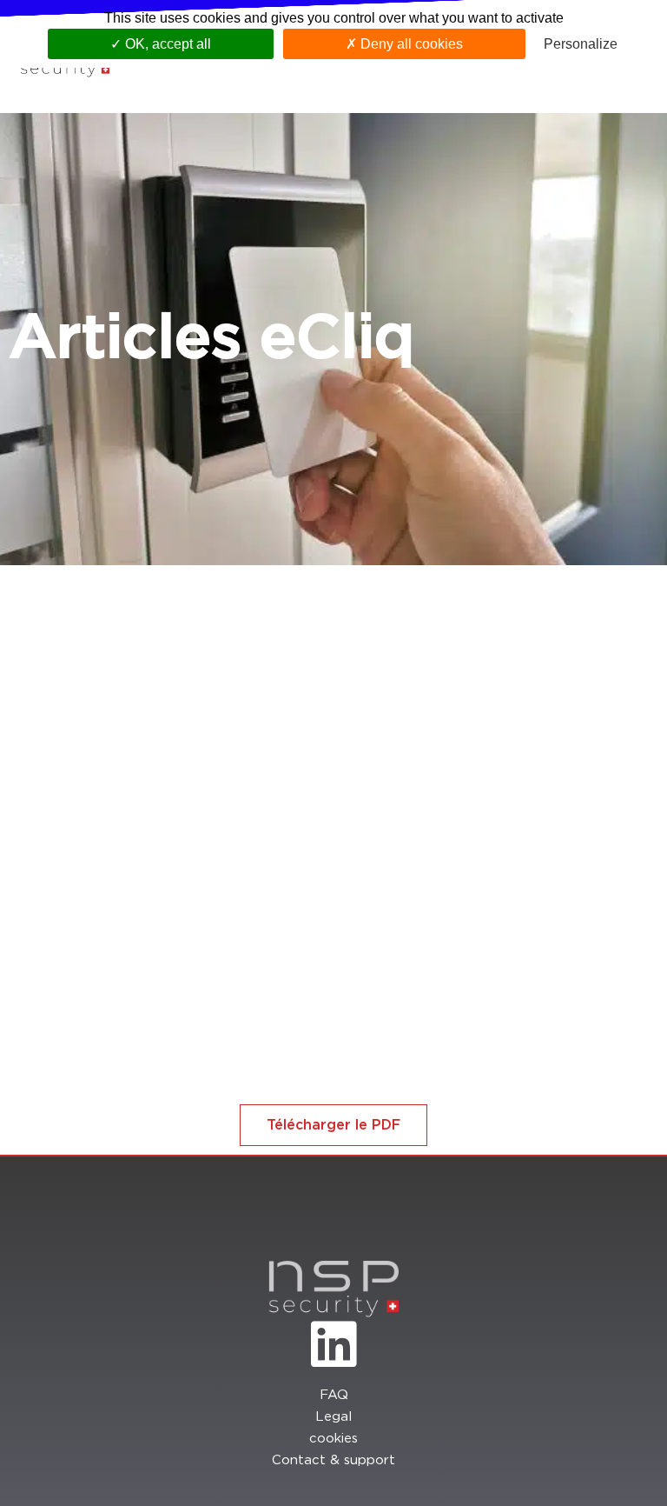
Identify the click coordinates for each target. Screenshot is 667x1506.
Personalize (580, 44)
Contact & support (333, 1460)
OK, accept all (166, 44)
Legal (333, 1416)
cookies (333, 1438)
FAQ (334, 1395)
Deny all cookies (410, 44)
